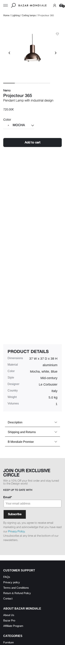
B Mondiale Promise (21, 441)
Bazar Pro (9, 620)
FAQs (6, 576)
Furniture (8, 642)
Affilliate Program (13, 625)
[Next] (55, 52)
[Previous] (9, 52)
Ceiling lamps (29, 15)
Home (6, 15)
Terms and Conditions (16, 587)
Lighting (16, 15)
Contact (7, 598)
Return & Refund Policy (17, 593)
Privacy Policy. (16, 531)
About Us (8, 615)
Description (15, 422)
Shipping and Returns (22, 432)
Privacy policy (11, 582)
